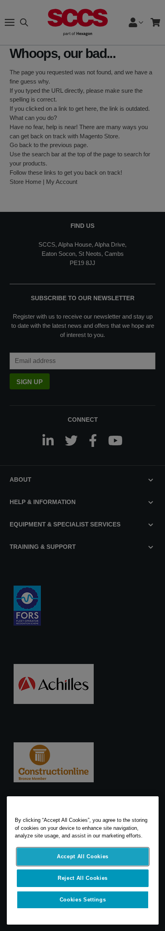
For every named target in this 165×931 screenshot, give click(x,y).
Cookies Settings (83, 900)
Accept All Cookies (83, 856)
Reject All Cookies (83, 878)
